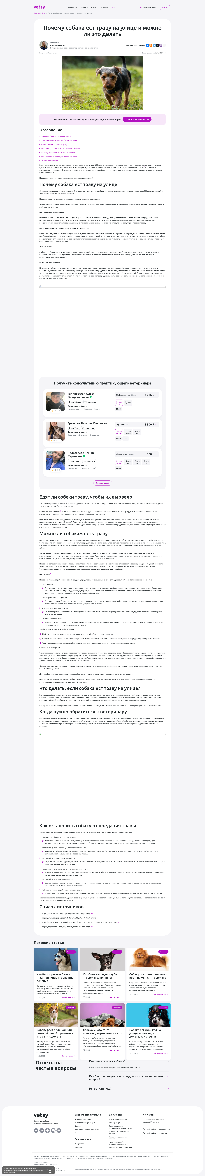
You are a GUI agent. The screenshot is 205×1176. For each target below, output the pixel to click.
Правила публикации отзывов (120, 1147)
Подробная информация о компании (100, 1158)
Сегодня (119, 402)
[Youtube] (58, 1130)
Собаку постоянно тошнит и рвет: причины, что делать (148, 975)
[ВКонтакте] (147, 45)
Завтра (128, 402)
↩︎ (92, 913)
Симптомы (79, 1133)
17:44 (118, 468)
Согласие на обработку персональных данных (117, 1143)
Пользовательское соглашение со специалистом (120, 1127)
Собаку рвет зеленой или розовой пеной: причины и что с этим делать (55, 1033)
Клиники (84, 7)
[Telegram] (154, 45)
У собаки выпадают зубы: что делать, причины (100, 975)
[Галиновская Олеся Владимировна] (55, 401)
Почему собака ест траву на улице (56, 136)
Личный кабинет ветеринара (156, 1129)
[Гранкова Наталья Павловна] (55, 431)
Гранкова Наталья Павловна (87, 423)
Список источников (49, 160)
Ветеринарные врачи (83, 1119)
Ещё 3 (94, 468)
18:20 (125, 438)
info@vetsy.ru (82, 1158)
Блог (114, 7)
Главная (37, 13)
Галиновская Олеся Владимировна (81, 395)
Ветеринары (72, 7)
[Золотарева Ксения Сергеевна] (55, 460)
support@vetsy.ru (151, 1121)
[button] (137, 395)
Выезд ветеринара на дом (85, 1122)
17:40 (118, 408)
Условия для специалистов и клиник (119, 1132)
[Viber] (160, 45)
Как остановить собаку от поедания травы (59, 156)
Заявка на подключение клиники (118, 1138)
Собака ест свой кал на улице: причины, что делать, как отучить (145, 1033)
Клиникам (78, 1147)
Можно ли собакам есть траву (54, 144)
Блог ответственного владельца (87, 1129)
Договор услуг (114, 1122)
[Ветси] (39, 7)
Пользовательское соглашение (107, 1169)
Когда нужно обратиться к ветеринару (58, 152)
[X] (157, 45)
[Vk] (41, 1130)
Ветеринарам (80, 1144)
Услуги (93, 7)
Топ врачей (104, 7)
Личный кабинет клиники (155, 1133)
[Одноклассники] (150, 45)
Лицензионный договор (118, 1119)
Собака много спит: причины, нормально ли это (102, 1031)
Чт (146, 462)
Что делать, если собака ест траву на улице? (60, 148)
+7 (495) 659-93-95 (71, 1158)
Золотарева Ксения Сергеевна (81, 454)
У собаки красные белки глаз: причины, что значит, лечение (55, 977)
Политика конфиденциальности (85, 1169)
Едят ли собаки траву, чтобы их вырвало (59, 140)
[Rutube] (53, 1130)
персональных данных (11, 1170)
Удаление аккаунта (157, 1169)
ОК (50, 1170)
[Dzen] (47, 1130)
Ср (137, 462)
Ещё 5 (97, 409)
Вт (137, 432)
